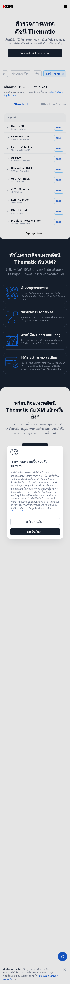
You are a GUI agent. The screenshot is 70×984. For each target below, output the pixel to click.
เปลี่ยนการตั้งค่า (35, 521)
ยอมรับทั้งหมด (35, 531)
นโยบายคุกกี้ (16, 511)
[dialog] (35, 492)
